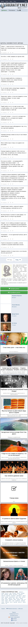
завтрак (6, 597)
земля (15, 599)
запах (2, 598)
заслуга (17, 598)
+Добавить (4, 10)
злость (10, 600)
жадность (21, 591)
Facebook (15, 618)
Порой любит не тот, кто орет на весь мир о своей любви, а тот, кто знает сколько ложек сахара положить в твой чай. (13, 108)
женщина (6, 594)
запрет (6, 598)
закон (17, 597)
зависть (24, 595)
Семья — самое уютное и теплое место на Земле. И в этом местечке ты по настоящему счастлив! (13, 48)
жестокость (15, 594)
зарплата (10, 598)
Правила (14, 612)
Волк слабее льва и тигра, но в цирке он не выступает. (12, 143)
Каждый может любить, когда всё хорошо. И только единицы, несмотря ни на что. (12, 207)
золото (11, 602)
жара (10, 593)
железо (18, 593)
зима (22, 599)
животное (20, 594)
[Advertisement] (14, 27)
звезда (2, 599)
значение (7, 602)
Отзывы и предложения (15, 617)
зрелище (15, 602)
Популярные (12, 10)
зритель (3, 603)
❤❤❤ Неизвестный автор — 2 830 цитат (14, 608)
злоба (2, 600)
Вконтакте (15, 620)
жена (2, 594)
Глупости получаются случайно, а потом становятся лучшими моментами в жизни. (12, 243)
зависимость (19, 595)
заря (14, 598)
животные (3, 595)
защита (21, 598)
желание (14, 593)
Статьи (6, 1)
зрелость (20, 602)
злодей (6, 600)
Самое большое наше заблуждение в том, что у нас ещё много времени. (14, 127)
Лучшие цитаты (14, 288)
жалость (6, 593)
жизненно (8, 595)
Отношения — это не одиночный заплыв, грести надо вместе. (14, 235)
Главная (3, 608)
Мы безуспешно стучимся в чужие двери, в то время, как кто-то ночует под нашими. (13, 215)
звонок (6, 599)
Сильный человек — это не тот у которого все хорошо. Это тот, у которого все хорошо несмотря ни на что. (13, 118)
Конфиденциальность (14, 613)
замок (20, 597)
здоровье (11, 599)
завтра (2, 597)
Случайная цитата (14, 292)
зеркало (18, 599)
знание (2, 602)
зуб (6, 603)
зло (25, 599)
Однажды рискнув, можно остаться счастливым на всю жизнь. (14, 135)
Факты (11, 1)
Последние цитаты (14, 615)
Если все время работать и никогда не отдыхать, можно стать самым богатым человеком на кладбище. (11, 79)
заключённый (12, 597)
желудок (22, 593)
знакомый (23, 600)
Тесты (15, 1)
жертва (10, 594)
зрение (24, 602)
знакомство (17, 600)
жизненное (13, 595)
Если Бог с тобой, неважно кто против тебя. (12, 56)
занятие (23, 597)
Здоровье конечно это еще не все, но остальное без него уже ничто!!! (14, 252)
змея (13, 600)
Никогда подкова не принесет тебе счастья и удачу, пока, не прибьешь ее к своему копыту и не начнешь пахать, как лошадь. (13, 152)
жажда (2, 593)
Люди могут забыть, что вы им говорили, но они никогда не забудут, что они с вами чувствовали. (14, 98)
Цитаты (2, 1)
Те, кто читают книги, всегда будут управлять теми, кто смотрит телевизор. (13, 89)
